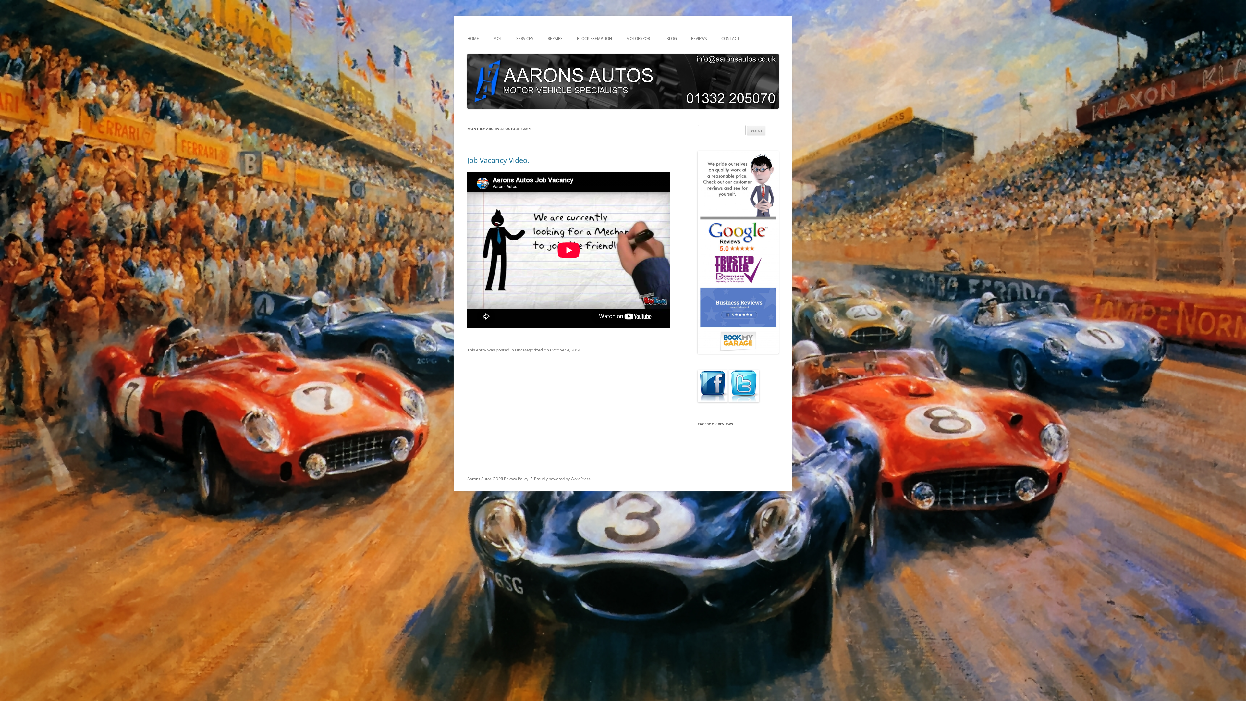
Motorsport (639, 38)
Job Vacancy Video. (498, 160)
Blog (671, 38)
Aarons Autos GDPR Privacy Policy (497, 479)
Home (473, 38)
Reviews (699, 38)
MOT (497, 38)
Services (524, 38)
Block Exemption (594, 38)
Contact (730, 38)
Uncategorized (529, 350)
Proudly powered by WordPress (562, 479)
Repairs (555, 38)
